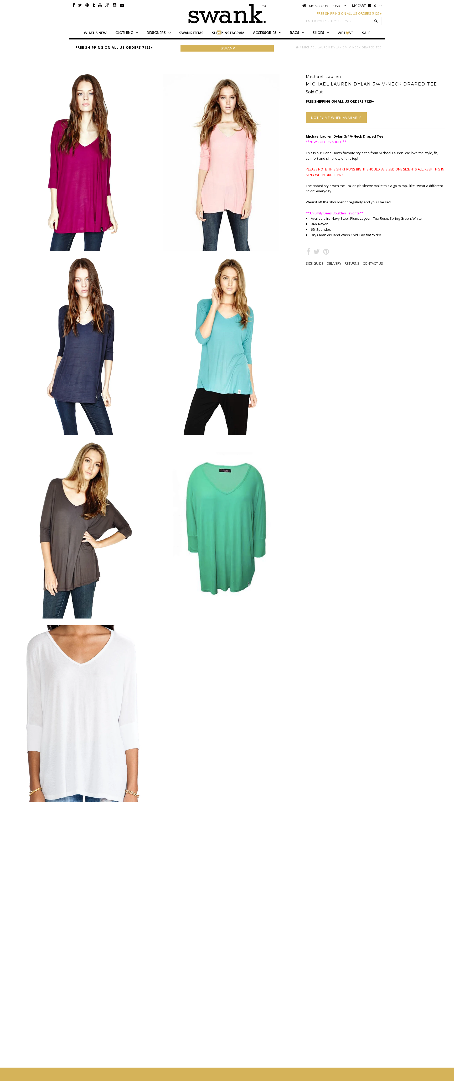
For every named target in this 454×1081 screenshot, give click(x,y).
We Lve (345, 33)
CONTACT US (373, 263)
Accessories (264, 33)
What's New (95, 33)
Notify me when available (336, 117)
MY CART (364, 5)
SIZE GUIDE (314, 263)
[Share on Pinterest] (326, 252)
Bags (294, 33)
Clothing (124, 33)
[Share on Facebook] (308, 252)
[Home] (297, 47)
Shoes (318, 33)
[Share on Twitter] (316, 252)
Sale (366, 33)
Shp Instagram (228, 33)
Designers (156, 33)
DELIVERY (334, 263)
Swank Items (191, 33)
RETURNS (352, 263)
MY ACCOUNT (319, 5)
